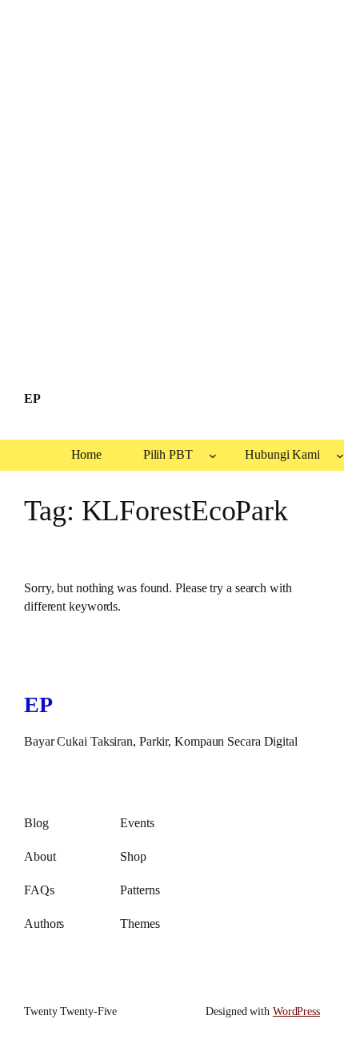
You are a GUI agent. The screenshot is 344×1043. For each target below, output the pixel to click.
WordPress (296, 1011)
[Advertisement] (172, 187)
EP (32, 399)
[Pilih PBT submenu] (213, 456)
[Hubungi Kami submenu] (340, 456)
